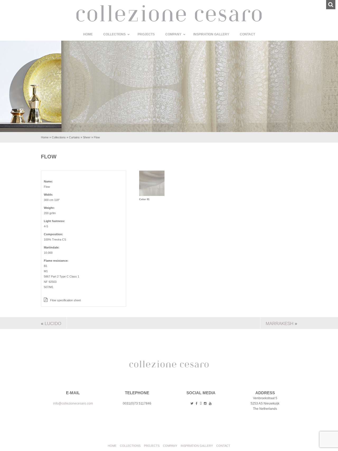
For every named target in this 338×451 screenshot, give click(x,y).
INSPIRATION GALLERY (197, 445)
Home (45, 137)
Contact (223, 445)
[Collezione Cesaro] (169, 20)
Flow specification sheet (65, 300)
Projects (151, 445)
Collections (59, 137)
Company (170, 445)
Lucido (53, 323)
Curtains (74, 137)
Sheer (87, 137)
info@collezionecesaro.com (73, 403)
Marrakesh (279, 323)
